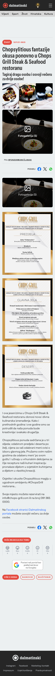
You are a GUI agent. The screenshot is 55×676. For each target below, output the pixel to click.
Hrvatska (36, 13)
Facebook (23, 665)
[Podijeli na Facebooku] (39, 169)
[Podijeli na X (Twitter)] (45, 169)
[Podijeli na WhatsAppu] (51, 169)
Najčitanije (44, 577)
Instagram (11, 665)
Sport (15, 13)
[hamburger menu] (50, 5)
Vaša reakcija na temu (16, 540)
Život (25, 13)
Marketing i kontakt (40, 665)
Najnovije (27, 577)
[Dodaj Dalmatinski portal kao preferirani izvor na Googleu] (27, 565)
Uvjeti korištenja (24, 670)
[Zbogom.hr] (37, 5)
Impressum (8, 670)
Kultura (48, 13)
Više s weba (10, 577)
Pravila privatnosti (44, 670)
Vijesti (5, 13)
